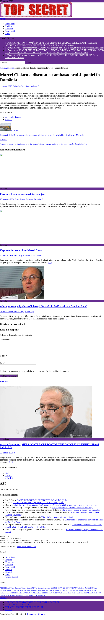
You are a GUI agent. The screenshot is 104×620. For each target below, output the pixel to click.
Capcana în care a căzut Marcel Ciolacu (22, 252)
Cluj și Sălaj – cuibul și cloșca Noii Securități (81, 512)
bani (13, 590)
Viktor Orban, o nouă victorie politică (57, 519)
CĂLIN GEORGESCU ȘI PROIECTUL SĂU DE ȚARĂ (42, 502)
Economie (9, 564)
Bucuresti (18, 590)
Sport (7, 33)
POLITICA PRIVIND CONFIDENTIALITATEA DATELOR (32, 604)
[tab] (54, 475)
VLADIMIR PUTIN (32, 598)
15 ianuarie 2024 (7, 201)
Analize (8, 562)
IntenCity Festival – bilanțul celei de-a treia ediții (72, 510)
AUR (9, 590)
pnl (8, 595)
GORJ (27, 593)
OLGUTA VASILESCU (90, 593)
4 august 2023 (6, 88)
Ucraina (2, 598)
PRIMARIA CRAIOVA (22, 595)
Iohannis (37, 593)
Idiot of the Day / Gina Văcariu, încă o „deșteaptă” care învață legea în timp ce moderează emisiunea (55, 507)
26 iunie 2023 (6, 314)
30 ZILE (9, 480)
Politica (8, 26)
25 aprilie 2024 (6, 258)
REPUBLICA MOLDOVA (52, 595)
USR (23, 598)
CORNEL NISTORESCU (59, 590)
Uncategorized (11, 579)
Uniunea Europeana (14, 598)
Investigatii (10, 31)
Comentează (5, 342)
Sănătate (9, 574)
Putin (36, 595)
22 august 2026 (6, 455)
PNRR (11, 595)
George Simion (19, 593)
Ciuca (28, 590)
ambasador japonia (13, 119)
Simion (74, 595)
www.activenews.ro (26, 549)
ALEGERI (3, 590)
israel (42, 593)
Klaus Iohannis (49, 593)
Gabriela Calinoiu (20, 88)
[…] (89, 209)
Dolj (86, 590)
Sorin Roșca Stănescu (24, 201)
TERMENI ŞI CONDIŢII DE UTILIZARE (24, 609)
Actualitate (10, 24)
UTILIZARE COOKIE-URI (17, 607)
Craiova (81, 590)
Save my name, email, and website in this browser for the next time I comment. (36, 373)
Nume (3, 358)
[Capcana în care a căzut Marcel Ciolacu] (22, 245)
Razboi (40, 595)
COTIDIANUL (73, 590)
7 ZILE (8, 477)
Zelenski (42, 598)
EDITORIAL (92, 590)
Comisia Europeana (44, 590)
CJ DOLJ (34, 590)
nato (71, 593)
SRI (83, 595)
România (64, 595)
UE (7, 598)
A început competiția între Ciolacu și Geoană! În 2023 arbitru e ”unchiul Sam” (43, 308)
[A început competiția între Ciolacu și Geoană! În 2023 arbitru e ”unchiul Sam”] (22, 301)
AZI (7, 475)
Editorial (9, 29)
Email (3, 365)
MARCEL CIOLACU (62, 593)
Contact (8, 612)
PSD (32, 595)
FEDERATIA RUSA (7, 593)
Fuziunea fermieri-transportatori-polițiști (22, 196)
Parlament (3, 595)
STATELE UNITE (91, 595)
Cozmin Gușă (18, 314)
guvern (31, 593)
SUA (99, 595)
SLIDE (79, 595)
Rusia (69, 595)
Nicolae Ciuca (77, 593)
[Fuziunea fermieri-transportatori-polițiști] (22, 188)
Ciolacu (8, 122)
